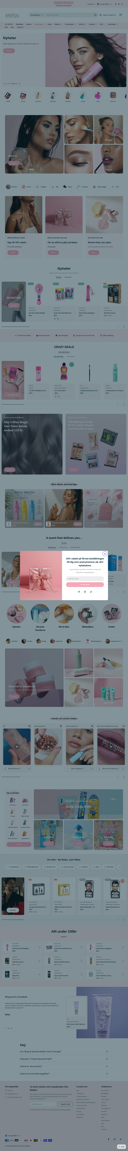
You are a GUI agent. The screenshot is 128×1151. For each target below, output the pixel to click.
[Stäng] (105, 554)
